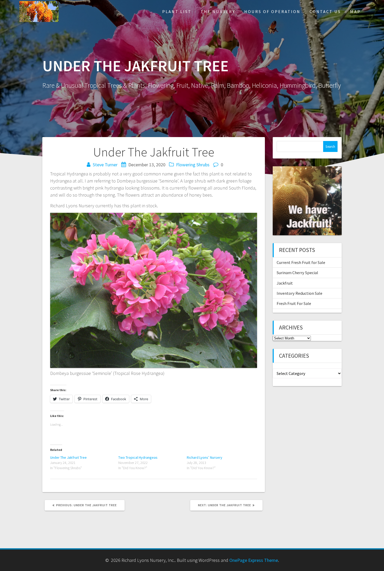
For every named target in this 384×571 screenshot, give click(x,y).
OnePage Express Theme (253, 560)
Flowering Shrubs (193, 165)
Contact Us (325, 11)
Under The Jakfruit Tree (68, 457)
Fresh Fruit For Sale (294, 303)
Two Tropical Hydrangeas (138, 457)
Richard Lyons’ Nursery (204, 457)
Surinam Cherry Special (297, 272)
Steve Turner (105, 165)
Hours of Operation (272, 11)
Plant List (176, 11)
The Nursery (218, 11)
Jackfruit (285, 283)
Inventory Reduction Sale (299, 293)
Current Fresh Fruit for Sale (301, 262)
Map (355, 11)
